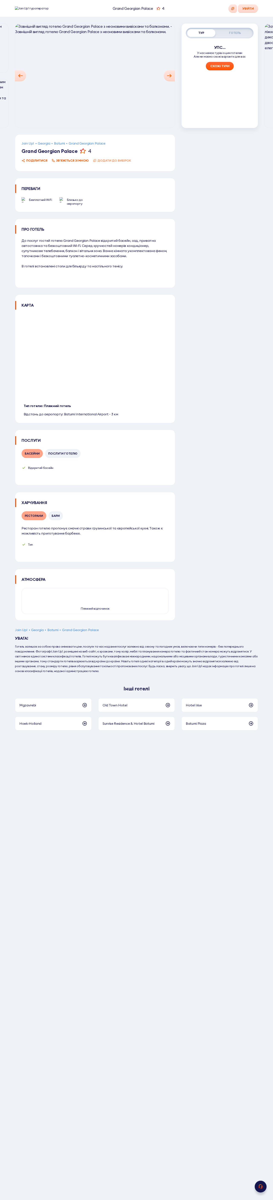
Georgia (44, 143)
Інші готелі (136, 688)
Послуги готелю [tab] (62, 453)
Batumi (59, 143)
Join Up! (28, 143)
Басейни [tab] (32, 453)
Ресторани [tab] (34, 516)
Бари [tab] (56, 516)
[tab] (201, 33)
